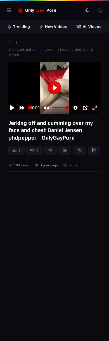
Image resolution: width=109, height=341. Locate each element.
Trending (21, 27)
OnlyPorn (40, 10)
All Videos (92, 27)
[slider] (30, 107)
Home (13, 42)
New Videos (56, 27)
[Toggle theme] (87, 10)
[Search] (100, 10)
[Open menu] (9, 10)
